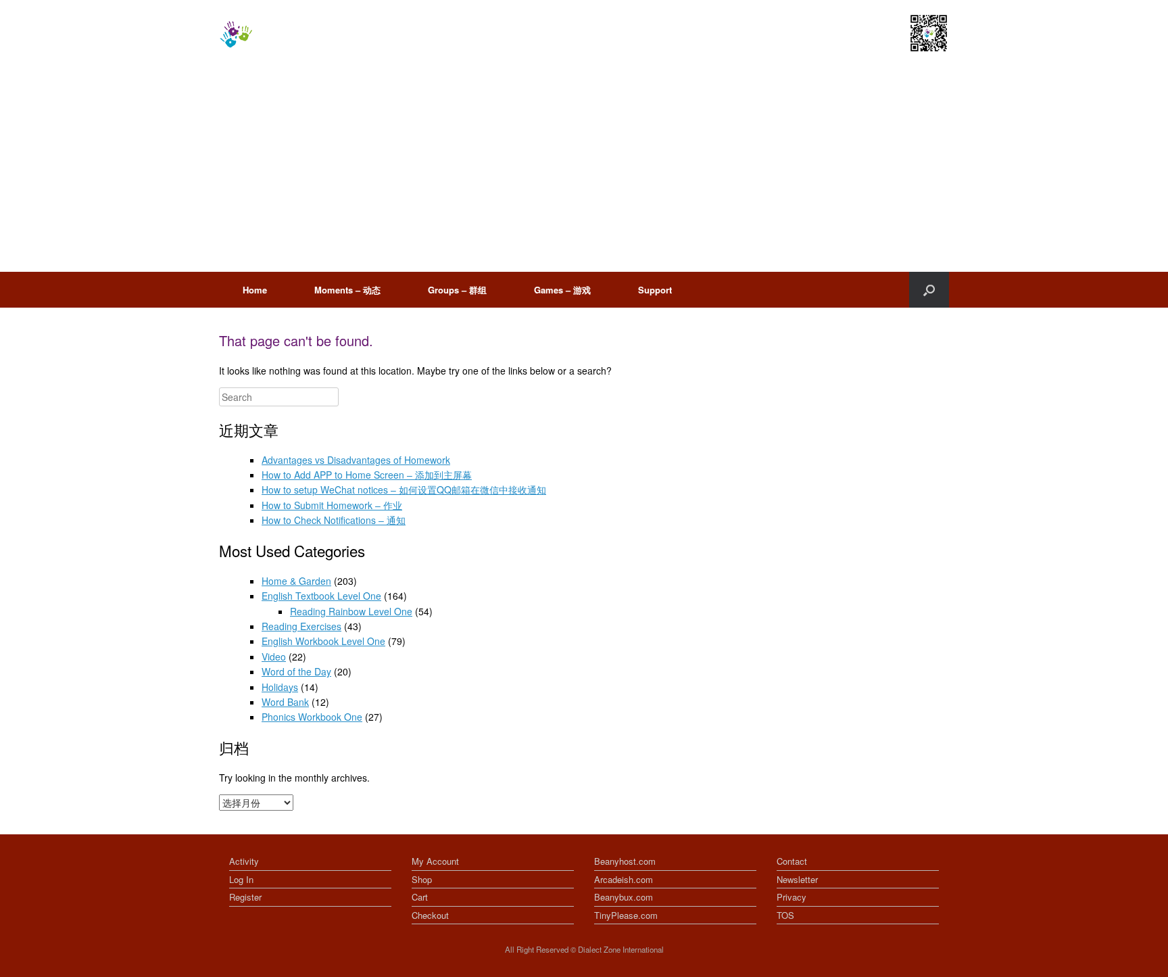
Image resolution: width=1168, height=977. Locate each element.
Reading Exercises (301, 626)
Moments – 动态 (347, 289)
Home (255, 289)
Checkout (430, 915)
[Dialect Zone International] (236, 34)
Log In (241, 879)
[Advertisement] (584, 170)
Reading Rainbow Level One (351, 611)
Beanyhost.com (625, 861)
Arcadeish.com (623, 879)
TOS (785, 915)
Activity (244, 861)
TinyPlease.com (626, 915)
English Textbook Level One (321, 595)
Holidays (280, 687)
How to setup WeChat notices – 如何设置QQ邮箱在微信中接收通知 (404, 489)
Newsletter (797, 879)
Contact (792, 861)
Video (274, 656)
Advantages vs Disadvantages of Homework (356, 460)
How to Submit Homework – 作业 (332, 505)
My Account (435, 861)
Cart (420, 896)
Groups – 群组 (457, 289)
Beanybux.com (623, 896)
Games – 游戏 (562, 289)
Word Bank (285, 702)
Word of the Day (296, 671)
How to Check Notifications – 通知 (334, 520)
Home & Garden (296, 581)
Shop (422, 879)
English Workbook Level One (323, 641)
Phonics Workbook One (312, 716)
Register (245, 896)
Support (655, 289)
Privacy (791, 896)
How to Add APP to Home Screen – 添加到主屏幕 (367, 474)
